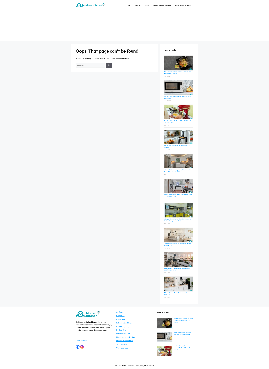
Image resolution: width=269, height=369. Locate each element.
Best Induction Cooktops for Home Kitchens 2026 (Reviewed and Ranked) (183, 320)
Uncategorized (122, 348)
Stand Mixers (121, 344)
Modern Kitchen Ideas (183, 5)
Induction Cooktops (124, 323)
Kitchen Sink (121, 330)
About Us (137, 5)
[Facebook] (78, 347)
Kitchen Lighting (122, 326)
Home (128, 5)
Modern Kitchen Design (162, 5)
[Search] (109, 65)
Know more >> (81, 340)
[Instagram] (82, 347)
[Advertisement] (134, 26)
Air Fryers (120, 312)
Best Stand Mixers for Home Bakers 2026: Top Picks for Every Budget (183, 347)
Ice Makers (120, 319)
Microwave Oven (123, 333)
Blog (147, 5)
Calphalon (120, 316)
